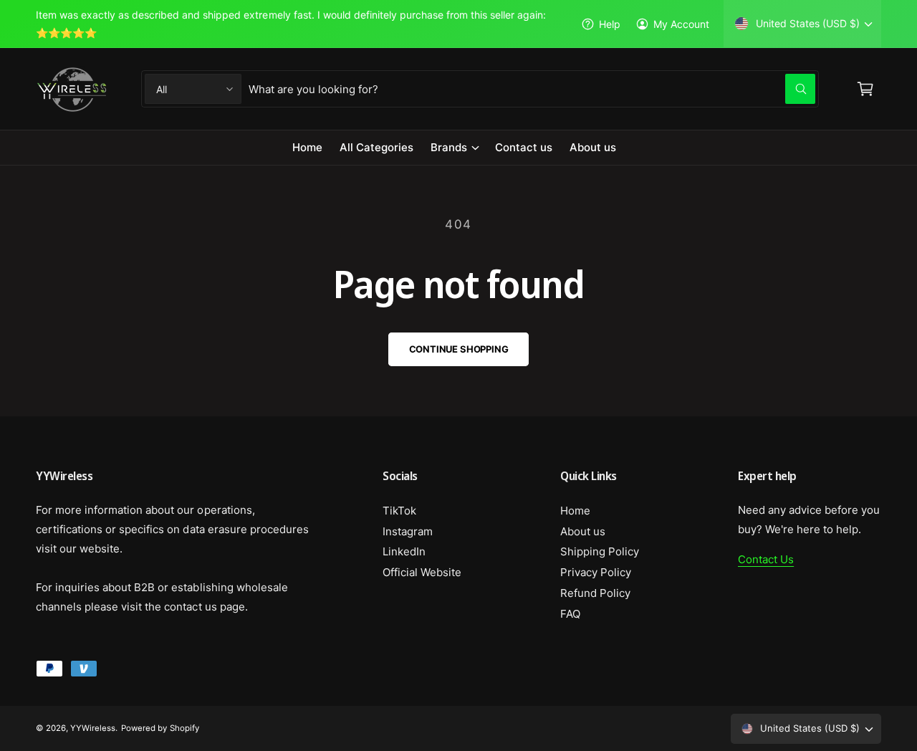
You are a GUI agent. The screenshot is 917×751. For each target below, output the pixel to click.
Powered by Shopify (159, 728)
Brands (449, 147)
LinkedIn (404, 551)
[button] (454, 147)
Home (575, 510)
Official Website (422, 572)
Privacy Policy (595, 572)
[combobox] (532, 88)
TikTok (399, 510)
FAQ (570, 614)
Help (609, 24)
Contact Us (766, 559)
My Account (681, 24)
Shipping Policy (599, 551)
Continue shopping (459, 349)
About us (582, 531)
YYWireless (92, 728)
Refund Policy (595, 593)
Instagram (408, 531)
